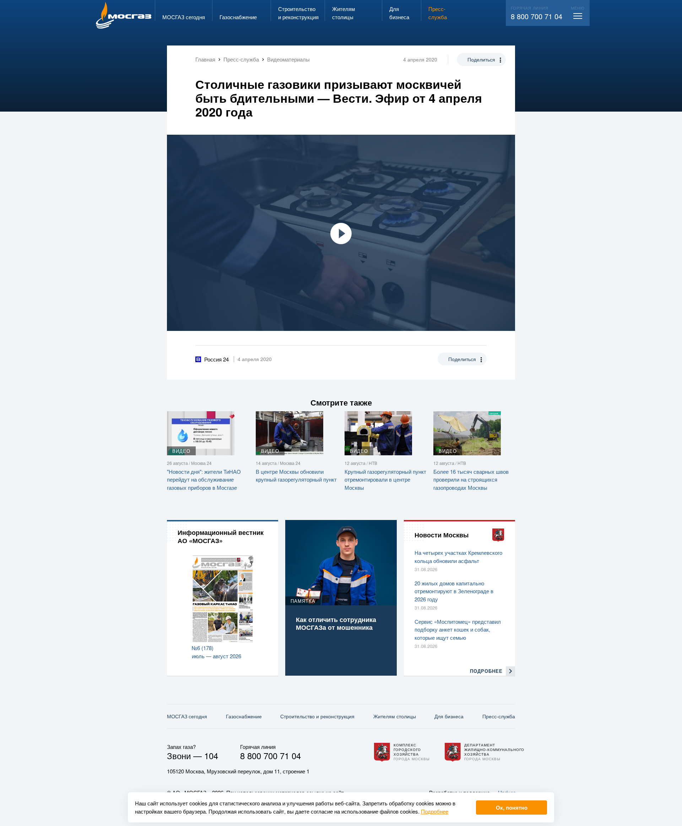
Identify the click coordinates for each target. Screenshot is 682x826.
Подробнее (434, 811)
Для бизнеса (449, 716)
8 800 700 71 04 (536, 16)
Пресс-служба (498, 716)
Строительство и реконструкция (317, 716)
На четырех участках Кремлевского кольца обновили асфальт (458, 556)
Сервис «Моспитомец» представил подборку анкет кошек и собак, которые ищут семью (458, 629)
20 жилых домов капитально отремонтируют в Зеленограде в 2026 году (454, 591)
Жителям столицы (394, 716)
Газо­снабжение (244, 716)
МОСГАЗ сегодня (187, 716)
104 (211, 755)
